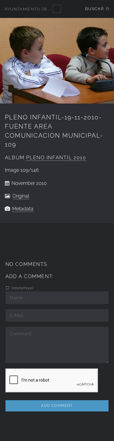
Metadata (22, 209)
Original (20, 196)
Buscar (94, 8)
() (22, 287)
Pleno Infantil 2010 (56, 158)
